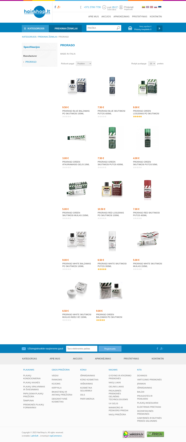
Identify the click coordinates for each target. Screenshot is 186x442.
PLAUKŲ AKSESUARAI (147, 403)
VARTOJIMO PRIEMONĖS (149, 379)
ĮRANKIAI (141, 384)
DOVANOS (142, 375)
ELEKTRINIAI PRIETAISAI (149, 407)
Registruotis (128, 9)
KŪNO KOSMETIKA (89, 379)
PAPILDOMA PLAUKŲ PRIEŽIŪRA (33, 395)
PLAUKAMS (28, 370)
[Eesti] (160, 7)
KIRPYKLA (56, 388)
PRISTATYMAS (139, 16)
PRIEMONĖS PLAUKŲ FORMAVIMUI (33, 406)
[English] (148, 7)
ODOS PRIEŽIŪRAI (61, 370)
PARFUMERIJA (87, 399)
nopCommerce (55, 436)
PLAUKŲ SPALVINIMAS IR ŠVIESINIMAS (34, 388)
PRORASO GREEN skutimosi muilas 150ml (75, 214)
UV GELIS (113, 403)
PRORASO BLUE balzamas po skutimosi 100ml (76, 112)
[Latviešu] (152, 7)
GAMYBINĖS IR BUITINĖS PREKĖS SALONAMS (149, 419)
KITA (139, 370)
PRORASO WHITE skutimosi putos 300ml (112, 264)
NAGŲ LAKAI (115, 382)
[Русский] (156, 7)
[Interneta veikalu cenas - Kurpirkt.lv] (155, 434)
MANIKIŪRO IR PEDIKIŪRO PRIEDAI (118, 409)
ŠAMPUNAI (28, 400)
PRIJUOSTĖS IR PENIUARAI (144, 397)
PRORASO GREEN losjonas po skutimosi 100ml (146, 113)
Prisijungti (128, 7)
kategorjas (29, 358)
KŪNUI (83, 370)
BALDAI (140, 392)
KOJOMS (56, 384)
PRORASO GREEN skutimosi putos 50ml (145, 163)
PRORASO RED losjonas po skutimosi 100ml (111, 214)
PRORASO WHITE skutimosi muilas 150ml (147, 264)
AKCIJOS (106, 16)
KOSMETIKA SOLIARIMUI (86, 389)
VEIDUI (55, 375)
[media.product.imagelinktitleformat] (77, 87)
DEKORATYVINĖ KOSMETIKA (59, 400)
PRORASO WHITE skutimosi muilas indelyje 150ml (76, 315)
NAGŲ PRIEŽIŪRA (117, 414)
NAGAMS (113, 370)
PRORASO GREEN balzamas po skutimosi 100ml (109, 317)
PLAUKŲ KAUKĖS (31, 382)
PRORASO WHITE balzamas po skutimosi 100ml (76, 264)
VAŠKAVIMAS (86, 384)
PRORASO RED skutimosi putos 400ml (146, 214)
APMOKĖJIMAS (121, 16)
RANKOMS (57, 379)
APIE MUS (93, 16)
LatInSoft (34, 436)
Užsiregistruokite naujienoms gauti (45, 348)
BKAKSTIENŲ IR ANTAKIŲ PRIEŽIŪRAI (62, 393)
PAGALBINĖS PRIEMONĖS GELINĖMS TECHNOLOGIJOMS (118, 395)
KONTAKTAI (156, 16)
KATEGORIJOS (36, 28)
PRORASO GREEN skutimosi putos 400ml (110, 163)
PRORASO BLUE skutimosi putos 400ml (111, 112)
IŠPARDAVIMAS (87, 375)
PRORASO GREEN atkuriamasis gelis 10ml (76, 163)
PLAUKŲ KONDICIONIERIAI (32, 377)
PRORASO (30, 62)
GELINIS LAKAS (116, 386)
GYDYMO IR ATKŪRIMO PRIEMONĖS (120, 377)
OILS (82, 395)
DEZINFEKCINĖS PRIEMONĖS (145, 412)
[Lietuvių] (144, 7)
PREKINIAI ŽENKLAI (66, 28)
